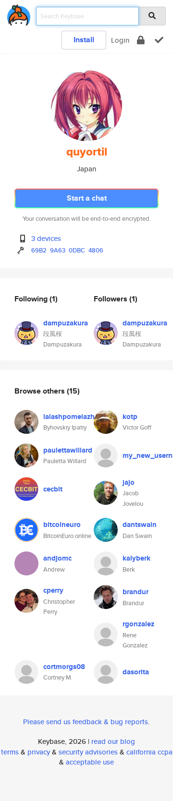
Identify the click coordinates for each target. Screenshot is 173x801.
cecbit (52, 489)
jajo (129, 482)
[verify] (159, 40)
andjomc (57, 558)
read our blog (113, 741)
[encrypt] (141, 40)
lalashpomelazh (69, 416)
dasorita (136, 672)
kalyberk (136, 558)
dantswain (140, 524)
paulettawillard (67, 450)
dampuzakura (65, 323)
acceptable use (90, 762)
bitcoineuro (62, 524)
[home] (18, 13)
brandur (135, 591)
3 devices (46, 238)
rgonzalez (138, 624)
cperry (53, 590)
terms (10, 752)
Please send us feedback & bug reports (85, 722)
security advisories (88, 752)
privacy (38, 752)
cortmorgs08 (64, 666)
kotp (130, 416)
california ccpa (149, 752)
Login (120, 40)
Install (84, 39)
